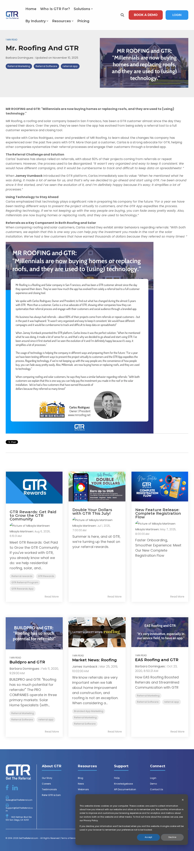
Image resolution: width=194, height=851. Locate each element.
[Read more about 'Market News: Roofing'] (96, 632)
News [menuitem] (81, 783)
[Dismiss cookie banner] (183, 800)
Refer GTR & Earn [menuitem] (51, 795)
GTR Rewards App (23, 588)
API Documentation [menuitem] (125, 789)
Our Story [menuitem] (47, 778)
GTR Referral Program (25, 582)
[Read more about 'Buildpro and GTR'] (34, 633)
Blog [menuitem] (80, 778)
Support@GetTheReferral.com (19, 809)
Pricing (83, 21)
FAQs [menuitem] (117, 778)
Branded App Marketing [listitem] (88, 711)
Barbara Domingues (20, 58)
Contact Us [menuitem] (156, 789)
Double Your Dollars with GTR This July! (92, 512)
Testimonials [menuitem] (49, 789)
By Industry (35, 21)
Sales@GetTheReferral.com (19, 800)
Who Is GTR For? (55, 9)
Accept (148, 837)
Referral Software (46, 66)
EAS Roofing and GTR (156, 660)
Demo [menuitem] (153, 783)
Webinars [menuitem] (83, 789)
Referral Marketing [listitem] (22, 713)
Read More (52, 596)
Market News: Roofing (94, 660)
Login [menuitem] (153, 778)
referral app (70, 66)
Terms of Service (69, 838)
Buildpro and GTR (27, 662)
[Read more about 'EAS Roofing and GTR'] (159, 632)
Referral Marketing (19, 66)
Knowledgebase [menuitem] (123, 783)
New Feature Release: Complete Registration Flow (158, 513)
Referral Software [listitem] (22, 719)
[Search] (122, 15)
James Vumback (84, 666)
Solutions (82, 9)
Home (30, 9)
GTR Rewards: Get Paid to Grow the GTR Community (33, 515)
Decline (172, 837)
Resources (61, 21)
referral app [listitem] (45, 719)
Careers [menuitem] (46, 783)
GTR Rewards (46, 576)
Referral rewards (22, 576)
